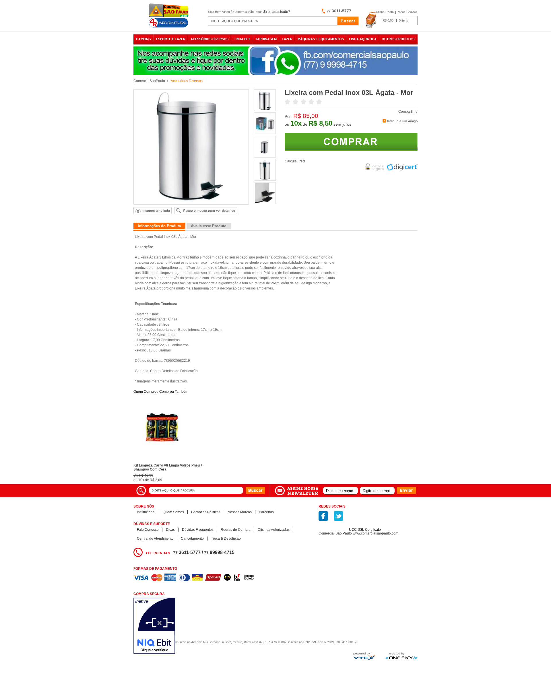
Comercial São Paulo (169, 15)
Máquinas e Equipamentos (321, 39)
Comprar (351, 142)
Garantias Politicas (205, 512)
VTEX (364, 656)
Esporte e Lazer (170, 39)
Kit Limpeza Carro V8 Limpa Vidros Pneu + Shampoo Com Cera (168, 467)
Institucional (146, 512)
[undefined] (191, 147)
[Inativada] (184, 626)
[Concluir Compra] (392, 20)
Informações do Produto (159, 226)
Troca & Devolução (226, 539)
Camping (143, 39)
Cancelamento (192, 539)
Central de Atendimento (155, 539)
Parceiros (266, 512)
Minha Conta (385, 12)
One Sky (401, 655)
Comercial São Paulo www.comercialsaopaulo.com (358, 533)
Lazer (287, 39)
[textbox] (272, 21)
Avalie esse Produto (208, 226)
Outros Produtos (398, 39)
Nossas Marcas (240, 512)
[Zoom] (265, 110)
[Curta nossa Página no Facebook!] (323, 516)
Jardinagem (266, 39)
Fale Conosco (148, 530)
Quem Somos (173, 512)
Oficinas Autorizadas (274, 530)
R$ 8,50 (320, 123)
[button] (365, 519)
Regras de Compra (236, 530)
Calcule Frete (295, 161)
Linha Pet (242, 39)
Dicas (170, 530)
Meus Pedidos (408, 12)
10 (296, 123)
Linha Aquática (363, 39)
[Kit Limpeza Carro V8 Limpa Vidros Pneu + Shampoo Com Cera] (162, 460)
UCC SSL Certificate (365, 530)
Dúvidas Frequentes (198, 530)
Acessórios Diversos (209, 39)
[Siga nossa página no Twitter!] (338, 516)
